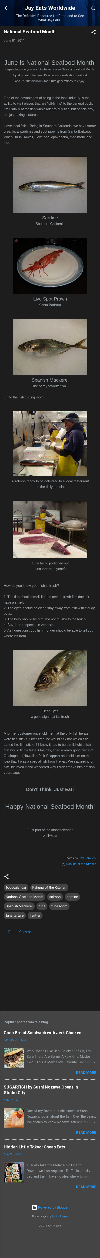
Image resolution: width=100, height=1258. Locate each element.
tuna (42, 906)
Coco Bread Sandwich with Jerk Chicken (42, 1032)
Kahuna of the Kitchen (81, 864)
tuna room (59, 906)
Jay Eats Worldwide (50, 8)
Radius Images (60, 1216)
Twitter (35, 915)
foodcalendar (16, 887)
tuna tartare (15, 915)
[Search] (93, 9)
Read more (86, 1073)
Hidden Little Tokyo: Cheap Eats (34, 1146)
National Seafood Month (24, 897)
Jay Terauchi (87, 858)
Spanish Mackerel (19, 906)
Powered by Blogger (53, 1207)
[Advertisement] (50, 971)
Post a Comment (21, 932)
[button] (93, 33)
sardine (72, 897)
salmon (55, 897)
